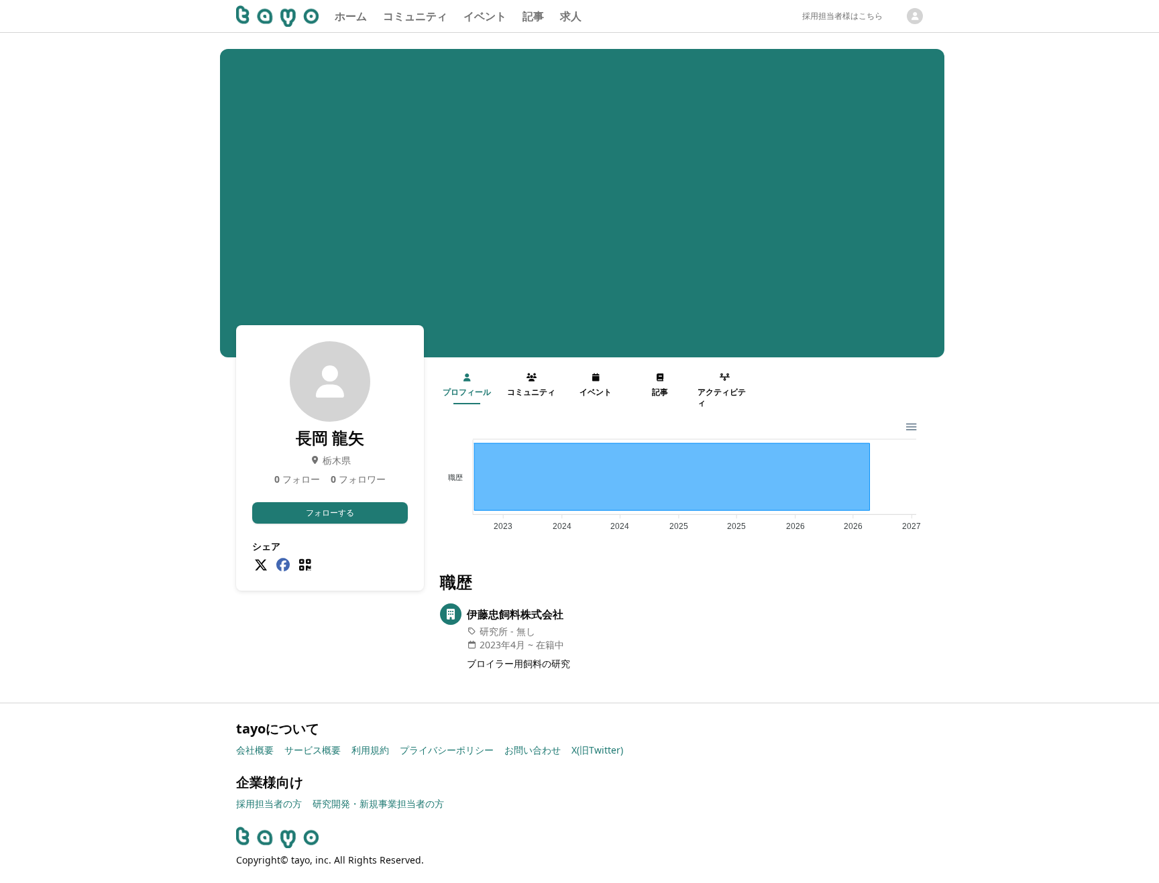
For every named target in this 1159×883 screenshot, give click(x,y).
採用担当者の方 (269, 803)
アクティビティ (722, 397)
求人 (571, 16)
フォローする (330, 512)
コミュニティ (415, 16)
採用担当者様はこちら (842, 15)
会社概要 (255, 750)
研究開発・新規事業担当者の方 (378, 803)
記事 (533, 16)
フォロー (297, 479)
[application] (681, 479)
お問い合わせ (532, 750)
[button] (910, 425)
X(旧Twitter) (597, 750)
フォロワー (358, 479)
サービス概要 (312, 750)
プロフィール (467, 392)
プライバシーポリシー (447, 750)
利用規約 (370, 750)
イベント (484, 16)
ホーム (351, 16)
